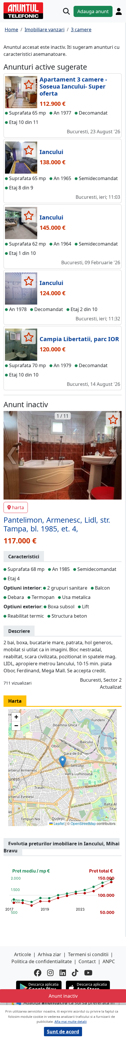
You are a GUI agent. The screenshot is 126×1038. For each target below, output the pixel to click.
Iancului (51, 152)
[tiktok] (75, 972)
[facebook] (37, 972)
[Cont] (118, 11)
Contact (87, 961)
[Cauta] (66, 11)
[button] (62, 762)
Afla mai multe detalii (71, 1021)
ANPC (109, 961)
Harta (15, 701)
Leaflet (58, 823)
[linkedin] (62, 972)
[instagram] (50, 972)
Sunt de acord (63, 1031)
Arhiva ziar (49, 954)
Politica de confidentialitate (41, 961)
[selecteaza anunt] (28, 84)
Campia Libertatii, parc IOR (79, 339)
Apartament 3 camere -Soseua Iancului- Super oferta (73, 86)
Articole (22, 954)
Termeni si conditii (88, 954)
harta (18, 507)
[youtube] (88, 972)
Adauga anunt (93, 11)
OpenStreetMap (83, 823)
